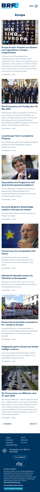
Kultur (24, 442)
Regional (9, 440)
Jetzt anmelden (19, 457)
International (12, 445)
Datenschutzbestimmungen (12, 482)
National (9, 442)
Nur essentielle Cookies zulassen (13, 485)
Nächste (33, 424)
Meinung (24, 440)
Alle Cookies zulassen (13, 488)
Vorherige (7, 424)
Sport (23, 438)
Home (8, 438)
